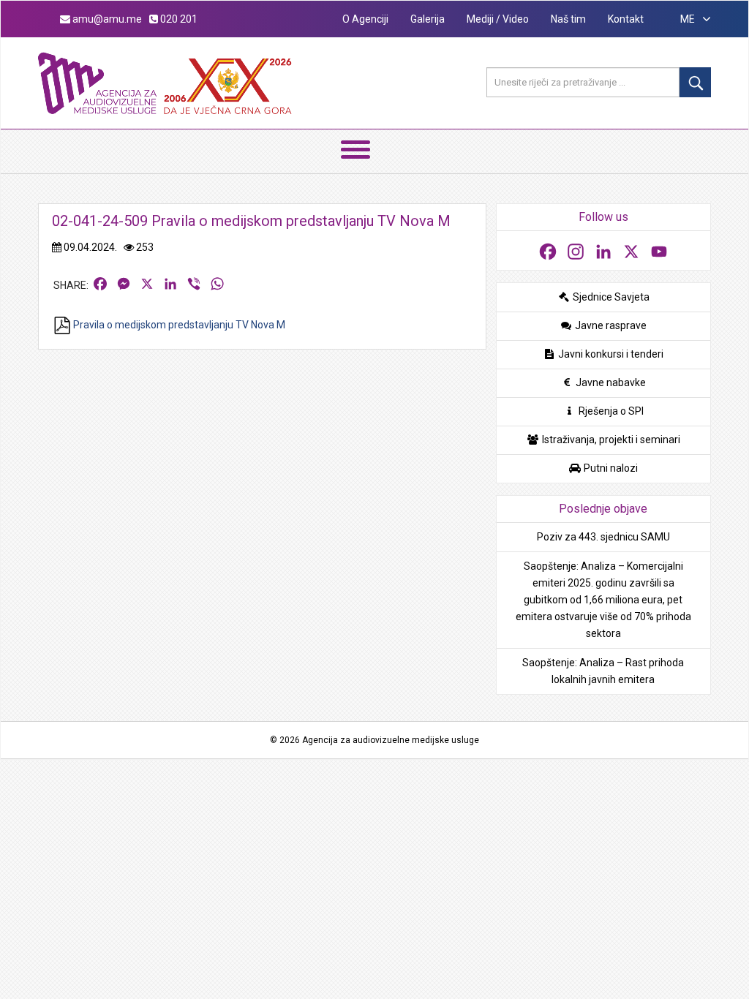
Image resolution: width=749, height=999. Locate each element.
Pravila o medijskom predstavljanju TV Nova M (178, 325)
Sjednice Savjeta (610, 297)
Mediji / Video (498, 19)
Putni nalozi (609, 468)
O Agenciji (365, 19)
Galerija (427, 19)
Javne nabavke (609, 382)
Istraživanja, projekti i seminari (610, 439)
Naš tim (568, 19)
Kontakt (626, 19)
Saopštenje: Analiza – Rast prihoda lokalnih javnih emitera (603, 671)
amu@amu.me (106, 19)
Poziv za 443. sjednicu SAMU (603, 537)
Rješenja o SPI (610, 411)
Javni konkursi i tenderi (609, 354)
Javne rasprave (610, 325)
